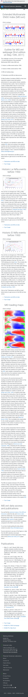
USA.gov (5, 683)
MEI (6, 144)
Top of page (7, 164)
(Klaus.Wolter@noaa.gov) (7, 151)
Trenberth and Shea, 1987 (19, 209)
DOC (5, 693)
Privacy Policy (7, 676)
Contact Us (6, 660)
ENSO (7, 9)
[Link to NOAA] (2, 6)
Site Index (5, 665)
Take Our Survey (7, 667)
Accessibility (6, 680)
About (4, 658)
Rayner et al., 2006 (6, 100)
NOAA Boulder (20, 693)
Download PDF (10, 607)
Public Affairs (7, 663)
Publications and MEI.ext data (12, 161)
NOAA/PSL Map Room (10, 628)
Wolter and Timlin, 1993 (7, 392)
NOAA (9, 693)
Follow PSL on (7, 685)
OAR (13, 693)
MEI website (10, 519)
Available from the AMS (10, 587)
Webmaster (6, 670)
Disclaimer (6, 678)
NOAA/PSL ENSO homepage (11, 625)
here (2, 200)
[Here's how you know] (14, 2)
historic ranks (20, 514)
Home (3, 9)
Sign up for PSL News (9, 687)
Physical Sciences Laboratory (12, 6)
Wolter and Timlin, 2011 (7, 119)
